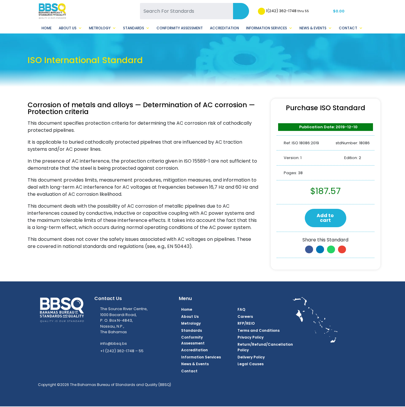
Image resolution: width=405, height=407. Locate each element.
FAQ (241, 309)
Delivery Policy (251, 357)
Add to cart (325, 218)
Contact (348, 28)
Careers (245, 316)
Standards (133, 28)
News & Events (312, 28)
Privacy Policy (250, 337)
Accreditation (224, 28)
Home (47, 28)
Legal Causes (250, 363)
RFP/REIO (246, 323)
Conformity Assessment (180, 28)
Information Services (266, 28)
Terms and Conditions (258, 330)
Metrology (100, 28)
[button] (309, 249)
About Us (67, 28)
